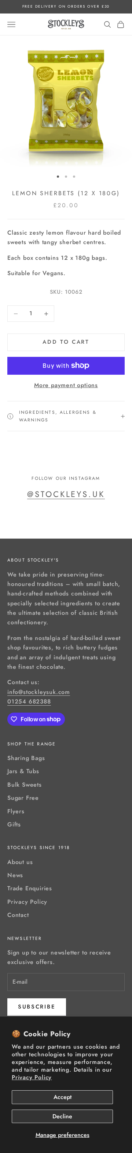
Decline (62, 1116)
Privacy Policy (32, 1077)
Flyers (16, 811)
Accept (63, 1097)
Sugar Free (23, 798)
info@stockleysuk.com (38, 692)
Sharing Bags (26, 758)
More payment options (66, 385)
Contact (18, 915)
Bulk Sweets (24, 784)
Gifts (14, 824)
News (15, 875)
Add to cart (66, 342)
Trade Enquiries (29, 888)
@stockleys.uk (66, 494)
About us (20, 862)
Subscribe (36, 1007)
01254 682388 (29, 701)
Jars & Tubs (23, 771)
